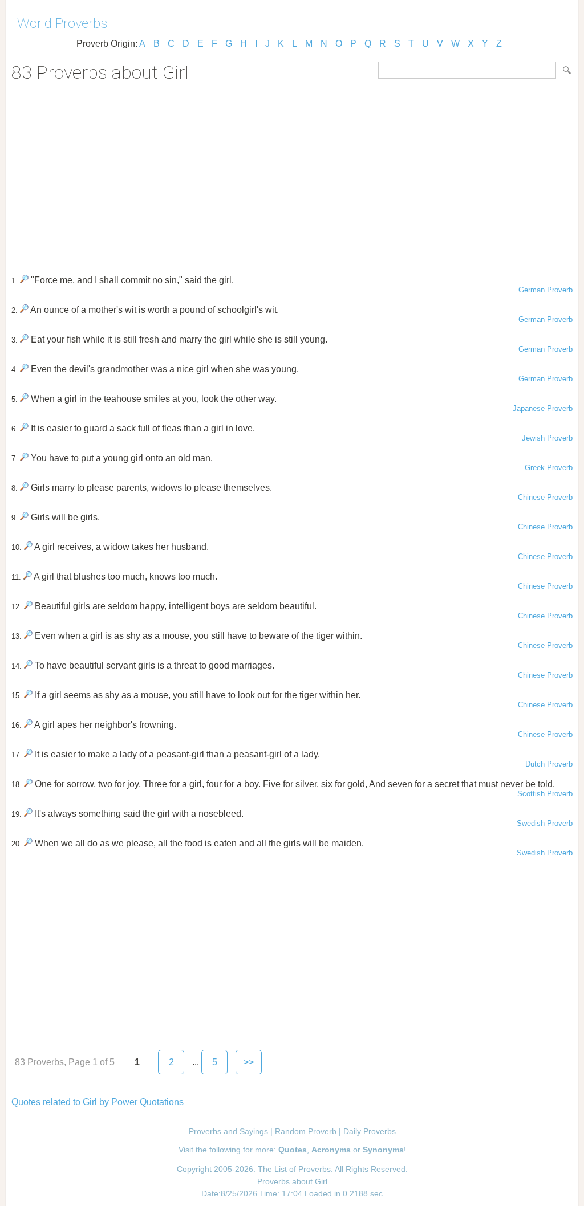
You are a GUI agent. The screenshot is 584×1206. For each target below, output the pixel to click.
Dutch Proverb (549, 764)
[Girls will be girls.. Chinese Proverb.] (24, 517)
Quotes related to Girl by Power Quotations (97, 1102)
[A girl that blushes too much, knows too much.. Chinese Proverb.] (27, 576)
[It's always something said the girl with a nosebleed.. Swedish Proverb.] (28, 813)
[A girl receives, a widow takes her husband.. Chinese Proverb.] (28, 547)
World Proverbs (62, 23)
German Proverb (545, 290)
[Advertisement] (292, 174)
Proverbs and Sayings (228, 1131)
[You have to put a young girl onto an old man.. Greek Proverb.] (24, 458)
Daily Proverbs (369, 1131)
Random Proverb (305, 1131)
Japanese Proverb (543, 408)
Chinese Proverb (545, 497)
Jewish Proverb (547, 438)
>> (249, 1062)
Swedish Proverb (545, 823)
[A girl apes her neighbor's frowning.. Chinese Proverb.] (28, 725)
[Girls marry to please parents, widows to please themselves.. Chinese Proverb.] (24, 487)
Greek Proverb (549, 467)
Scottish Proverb (545, 793)
